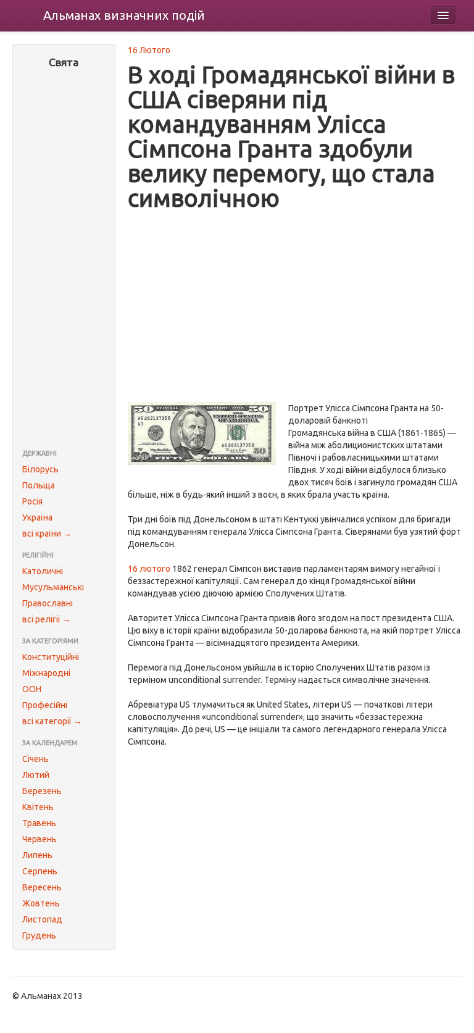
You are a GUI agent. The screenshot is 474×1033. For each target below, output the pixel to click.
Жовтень (41, 903)
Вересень (42, 887)
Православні (47, 603)
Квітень (38, 807)
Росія (32, 501)
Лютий (35, 775)
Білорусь (40, 469)
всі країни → (47, 533)
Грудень (39, 935)
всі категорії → (52, 721)
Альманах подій (124, 15)
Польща (38, 485)
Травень (39, 823)
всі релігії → (46, 619)
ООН (31, 689)
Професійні (44, 705)
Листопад (42, 919)
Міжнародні (46, 673)
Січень (35, 759)
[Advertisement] (64, 260)
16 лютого (149, 569)
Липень (37, 855)
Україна (37, 517)
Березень (42, 791)
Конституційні (50, 657)
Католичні (42, 571)
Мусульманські (53, 587)
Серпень (39, 871)
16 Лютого (149, 50)
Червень (39, 839)
